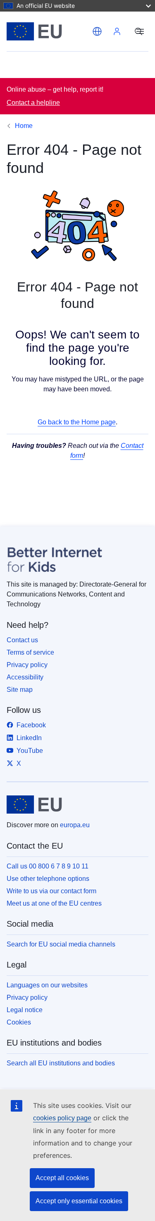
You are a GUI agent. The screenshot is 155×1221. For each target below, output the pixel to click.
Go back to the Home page (77, 422)
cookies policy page (62, 1118)
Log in (117, 31)
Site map (20, 689)
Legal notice (25, 1009)
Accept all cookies (62, 1177)
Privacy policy (27, 664)
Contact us (22, 640)
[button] (97, 31)
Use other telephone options (48, 878)
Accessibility (25, 677)
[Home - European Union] (48, 31)
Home (24, 125)
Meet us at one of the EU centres (54, 903)
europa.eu (75, 824)
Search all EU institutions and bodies (61, 1063)
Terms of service (30, 652)
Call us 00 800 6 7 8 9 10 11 (47, 866)
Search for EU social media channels (61, 944)
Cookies (19, 1022)
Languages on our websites (47, 985)
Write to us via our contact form (51, 890)
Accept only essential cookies (79, 1200)
